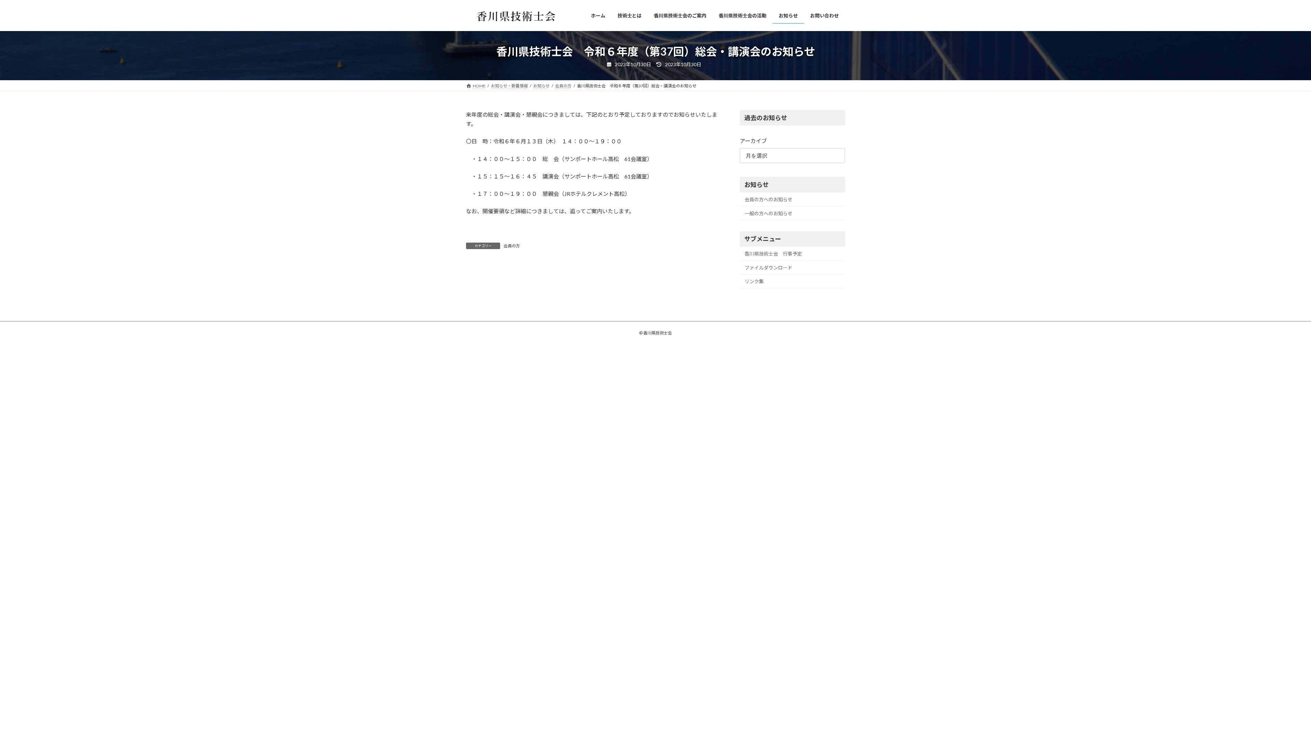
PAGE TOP (1276, 708)
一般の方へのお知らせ (768, 213)
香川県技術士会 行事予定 (773, 254)
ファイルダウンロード (768, 268)
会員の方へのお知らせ (768, 199)
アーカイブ (753, 141)
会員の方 (512, 245)
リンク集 (754, 281)
